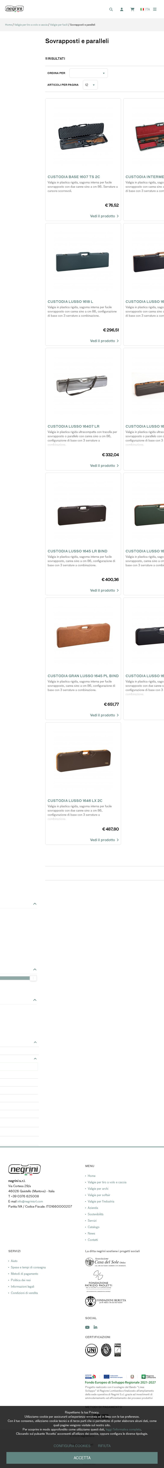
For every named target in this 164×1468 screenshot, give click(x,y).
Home (8, 24)
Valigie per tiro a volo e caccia (31, 24)
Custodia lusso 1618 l (70, 302)
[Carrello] (134, 10)
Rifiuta (104, 1446)
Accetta (82, 1458)
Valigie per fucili (59, 24)
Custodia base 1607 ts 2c (74, 177)
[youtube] (87, 1327)
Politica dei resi (21, 1280)
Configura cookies (72, 1446)
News (91, 1233)
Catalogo (94, 1227)
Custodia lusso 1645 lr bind (77, 551)
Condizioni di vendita (24, 1293)
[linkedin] (95, 1327)
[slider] (33, 978)
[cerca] (113, 10)
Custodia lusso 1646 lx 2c (75, 801)
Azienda (93, 1208)
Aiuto (14, 1261)
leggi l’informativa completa (123, 1429)
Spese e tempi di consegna (28, 1267)
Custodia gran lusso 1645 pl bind (83, 676)
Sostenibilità (95, 1214)
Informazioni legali (22, 1286)
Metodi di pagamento (24, 1273)
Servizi (92, 1220)
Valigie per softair (99, 1195)
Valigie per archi (98, 1188)
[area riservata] (124, 10)
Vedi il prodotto (103, 216)
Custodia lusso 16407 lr (74, 426)
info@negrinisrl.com (30, 1201)
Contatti (93, 1239)
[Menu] (155, 9)
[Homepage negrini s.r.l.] (14, 9)
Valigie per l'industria (101, 1201)
